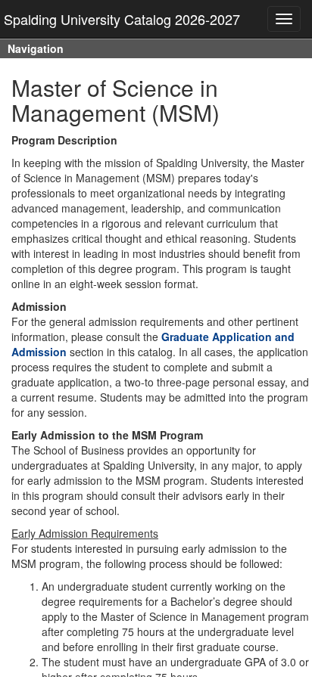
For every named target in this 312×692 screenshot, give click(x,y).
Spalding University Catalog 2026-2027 (122, 19)
